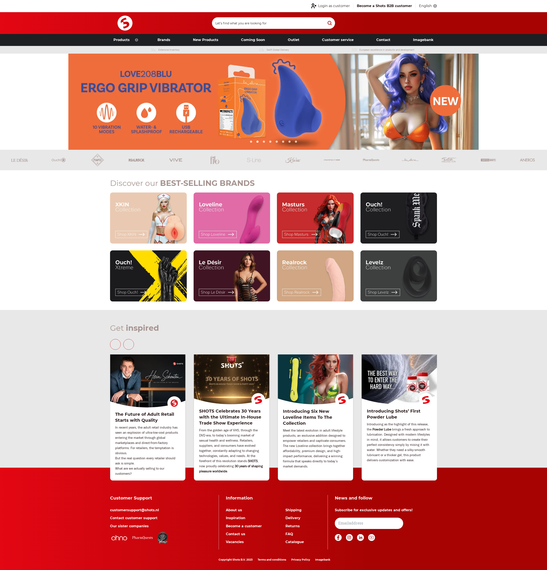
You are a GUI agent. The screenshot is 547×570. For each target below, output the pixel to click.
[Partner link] (119, 537)
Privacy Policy (300, 559)
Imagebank (322, 559)
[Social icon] (339, 540)
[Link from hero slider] (273, 102)
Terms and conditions (272, 559)
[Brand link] (19, 160)
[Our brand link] (148, 218)
